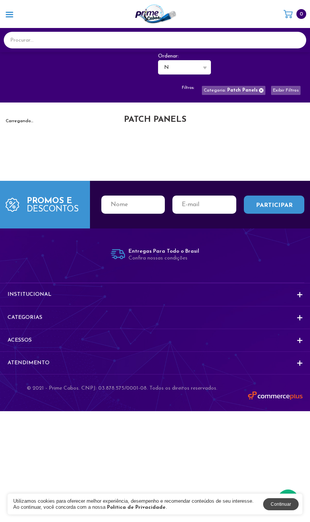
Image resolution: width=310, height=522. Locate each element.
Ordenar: (168, 56)
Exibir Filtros (286, 90)
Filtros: (188, 88)
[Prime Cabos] (155, 14)
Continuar (281, 504)
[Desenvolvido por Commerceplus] (275, 396)
